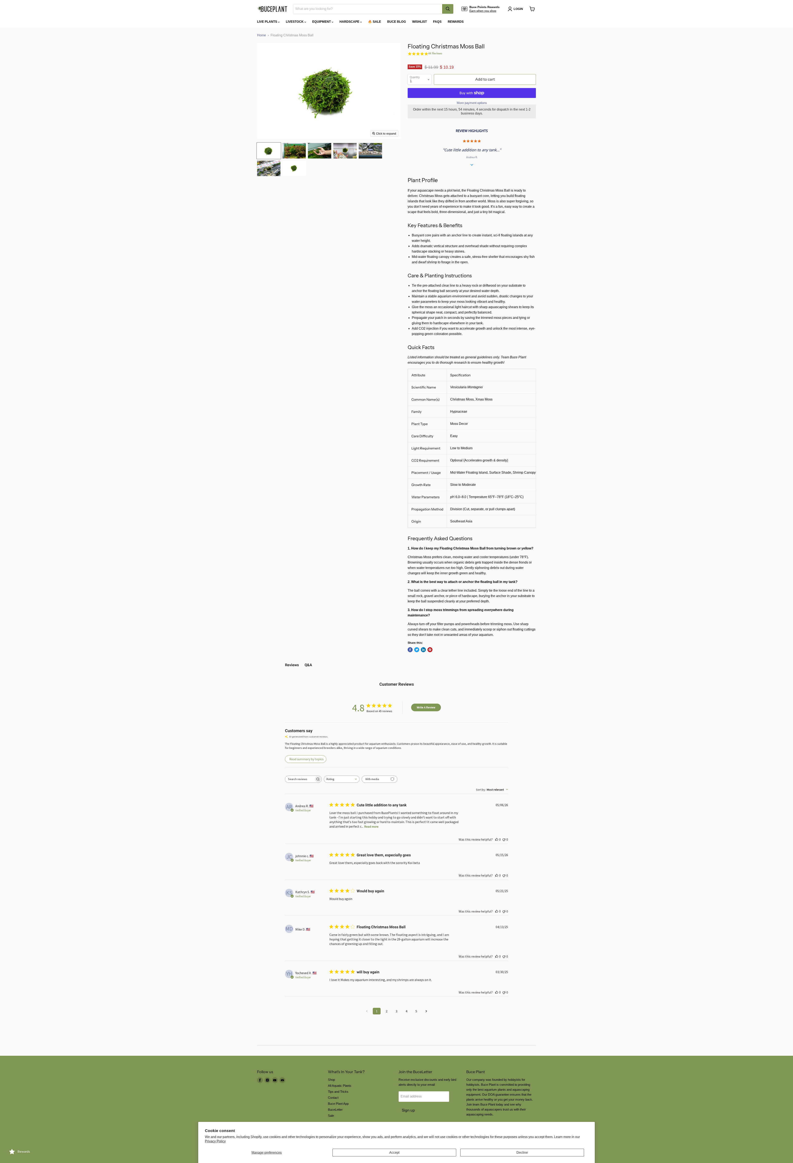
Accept (394, 1152)
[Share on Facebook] (410, 649)
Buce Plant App (338, 1103)
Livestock (295, 21)
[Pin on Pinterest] (429, 649)
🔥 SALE (374, 21)
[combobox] (367, 9)
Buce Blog (396, 21)
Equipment (322, 21)
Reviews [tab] (292, 665)
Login (518, 9)
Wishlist (419, 21)
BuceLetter (335, 1109)
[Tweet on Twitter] (416, 649)
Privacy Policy (215, 1141)
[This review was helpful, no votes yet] (496, 839)
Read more (371, 826)
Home (261, 35)
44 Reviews (435, 53)
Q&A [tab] (308, 665)
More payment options (472, 103)
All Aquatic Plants (339, 1085)
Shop (331, 1079)
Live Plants (267, 21)
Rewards (456, 21)
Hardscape (350, 21)
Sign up (408, 1110)
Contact (333, 1097)
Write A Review (426, 707)
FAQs (437, 21)
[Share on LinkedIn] (423, 649)
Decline (522, 1152)
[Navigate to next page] (426, 1011)
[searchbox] (299, 779)
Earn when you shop (482, 10)
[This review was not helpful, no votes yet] (503, 839)
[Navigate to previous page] (367, 1011)
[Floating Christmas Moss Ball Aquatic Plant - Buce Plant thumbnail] (269, 151)
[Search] (447, 9)
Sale (331, 1115)
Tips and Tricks (338, 1091)
